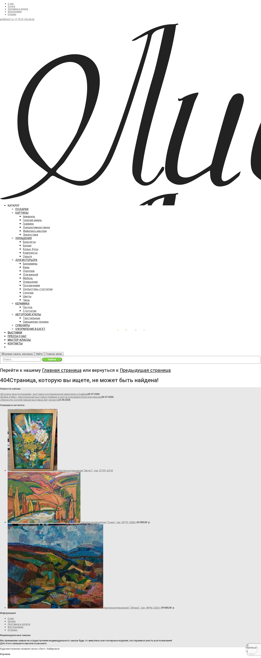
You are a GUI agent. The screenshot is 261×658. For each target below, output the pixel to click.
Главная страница (62, 370)
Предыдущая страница (145, 370)
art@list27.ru (7, 19)
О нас (11, 3)
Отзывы (12, 14)
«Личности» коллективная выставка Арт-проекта (29, 399)
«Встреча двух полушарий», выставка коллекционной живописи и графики (44, 394)
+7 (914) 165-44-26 (24, 19)
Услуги (11, 6)
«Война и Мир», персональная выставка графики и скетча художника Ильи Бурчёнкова (51, 396)
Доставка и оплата (18, 9)
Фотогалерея (15, 11)
